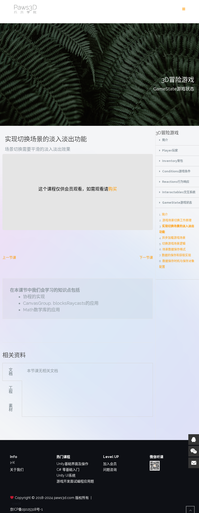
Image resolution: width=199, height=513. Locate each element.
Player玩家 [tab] (170, 150)
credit (16, 503)
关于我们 (17, 470)
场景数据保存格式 (174, 249)
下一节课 (146, 257)
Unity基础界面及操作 (72, 464)
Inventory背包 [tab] (172, 161)
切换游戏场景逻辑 (173, 243)
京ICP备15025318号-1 (26, 509)
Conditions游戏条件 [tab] (176, 171)
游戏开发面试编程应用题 (75, 481)
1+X (12, 463)
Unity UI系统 (66, 475)
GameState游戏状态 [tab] (177, 202)
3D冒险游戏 (167, 132)
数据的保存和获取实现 (176, 255)
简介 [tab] (165, 140)
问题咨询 (110, 470)
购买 (112, 189)
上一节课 (9, 257)
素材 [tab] (11, 407)
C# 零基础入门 (68, 470)
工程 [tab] (11, 389)
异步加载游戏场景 (173, 238)
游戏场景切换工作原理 (176, 220)
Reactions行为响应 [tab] (175, 182)
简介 (165, 214)
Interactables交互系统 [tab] (178, 192)
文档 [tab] (11, 372)
